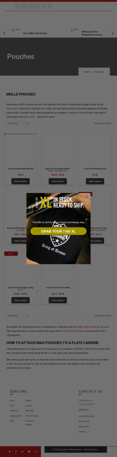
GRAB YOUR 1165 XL (58, 231)
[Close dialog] (86, 196)
